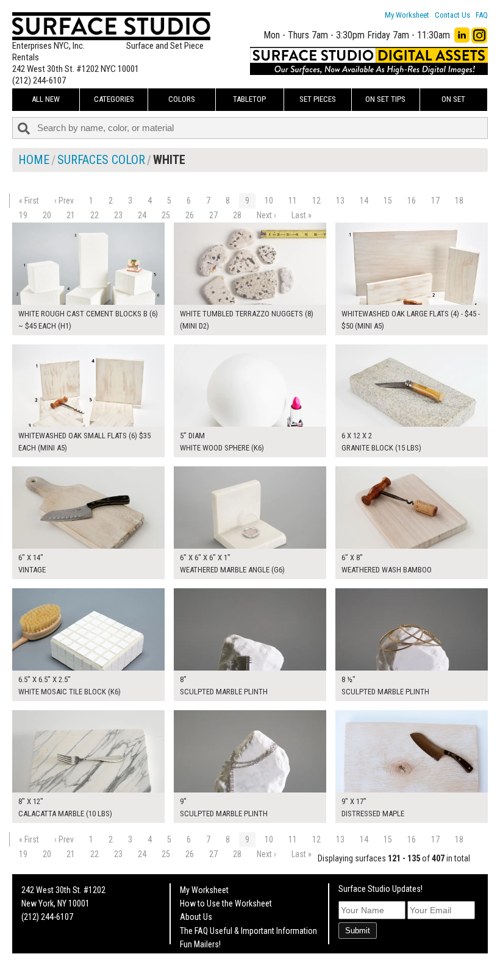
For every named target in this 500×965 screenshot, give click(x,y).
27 (213, 215)
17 (435, 200)
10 (269, 200)
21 (70, 215)
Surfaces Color (101, 159)
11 (292, 200)
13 (340, 200)
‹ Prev (64, 200)
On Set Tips (385, 99)
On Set (453, 99)
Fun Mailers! (200, 944)
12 (316, 200)
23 (118, 215)
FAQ (482, 15)
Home (33, 159)
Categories (114, 99)
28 (237, 215)
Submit (357, 930)
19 (23, 215)
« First (29, 200)
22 (94, 215)
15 (388, 200)
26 (189, 215)
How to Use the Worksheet (226, 903)
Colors (181, 99)
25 (166, 215)
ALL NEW (46, 99)
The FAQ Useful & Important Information (248, 931)
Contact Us (452, 15)
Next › (266, 215)
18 (459, 200)
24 (142, 215)
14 (364, 200)
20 (47, 215)
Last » (301, 215)
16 (411, 200)
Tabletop (249, 99)
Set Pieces (317, 99)
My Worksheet (407, 15)
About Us (196, 917)
